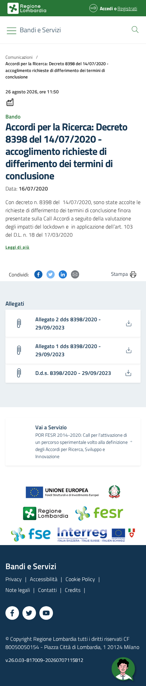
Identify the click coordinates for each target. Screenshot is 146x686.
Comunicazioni (19, 57)
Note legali (17, 590)
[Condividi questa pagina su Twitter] (51, 274)
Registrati (127, 8)
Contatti (47, 590)
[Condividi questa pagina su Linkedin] (63, 274)
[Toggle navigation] (11, 30)
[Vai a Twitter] (29, 612)
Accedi (106, 8)
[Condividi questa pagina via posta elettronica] (75, 274)
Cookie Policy (80, 579)
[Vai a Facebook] (12, 612)
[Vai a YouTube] (46, 612)
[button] (134, 29)
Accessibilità (43, 579)
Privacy (13, 579)
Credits (72, 590)
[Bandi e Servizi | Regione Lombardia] (26, 8)
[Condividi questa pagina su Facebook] (38, 274)
